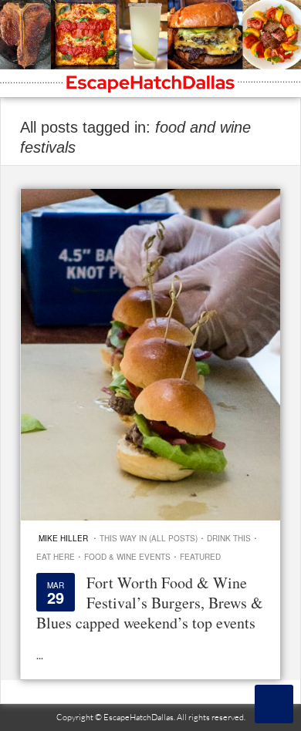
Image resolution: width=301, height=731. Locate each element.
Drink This (229, 538)
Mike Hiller (63, 538)
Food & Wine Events (127, 556)
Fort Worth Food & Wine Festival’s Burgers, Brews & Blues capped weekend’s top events (149, 602)
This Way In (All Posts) (149, 538)
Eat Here (55, 556)
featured (200, 556)
